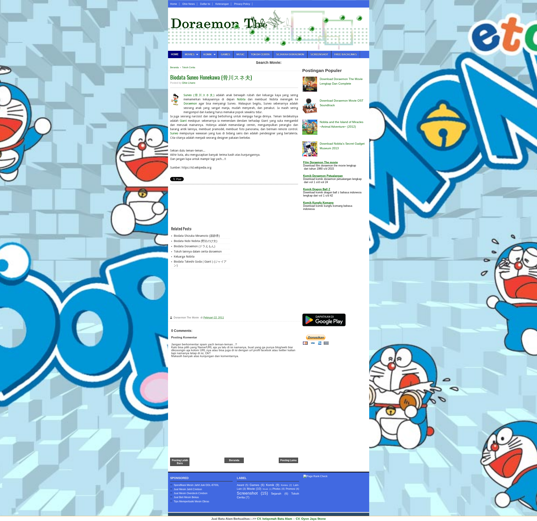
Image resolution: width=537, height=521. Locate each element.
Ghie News (188, 4)
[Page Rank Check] (315, 476)
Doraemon (190, 103)
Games (225, 54)
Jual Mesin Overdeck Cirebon (190, 493)
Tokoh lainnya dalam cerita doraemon (198, 251)
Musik (265, 489)
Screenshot (319, 54)
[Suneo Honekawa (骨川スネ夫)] (175, 100)
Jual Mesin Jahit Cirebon (188, 489)
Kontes (284, 485)
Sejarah (276, 493)
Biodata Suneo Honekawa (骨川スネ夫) (211, 77)
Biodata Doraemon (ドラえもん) (194, 246)
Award (240, 485)
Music (240, 54)
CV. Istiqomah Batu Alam (274, 518)
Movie (251, 488)
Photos (276, 488)
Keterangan (222, 4)
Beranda (234, 460)
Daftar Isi (205, 4)
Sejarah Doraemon (290, 54)
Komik (270, 485)
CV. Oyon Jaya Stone (311, 518)
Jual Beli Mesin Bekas (186, 497)
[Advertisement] (264, 250)
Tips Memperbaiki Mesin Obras (191, 501)
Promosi (290, 488)
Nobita (241, 99)
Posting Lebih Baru (180, 462)
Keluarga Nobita (184, 256)
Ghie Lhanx (188, 82)
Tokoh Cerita (260, 54)
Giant (183, 120)
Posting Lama (288, 460)
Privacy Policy (242, 4)
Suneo (174, 133)
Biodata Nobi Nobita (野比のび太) (195, 241)
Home (173, 4)
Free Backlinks (345, 54)
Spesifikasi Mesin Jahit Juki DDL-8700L (196, 485)
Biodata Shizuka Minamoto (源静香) (197, 235)
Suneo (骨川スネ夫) (199, 95)
